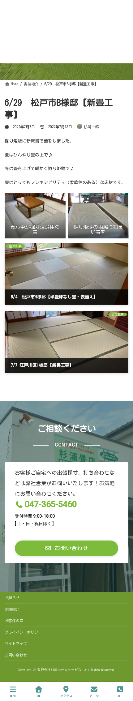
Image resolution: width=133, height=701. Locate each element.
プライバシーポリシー (23, 632)
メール (94, 695)
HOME (38, 695)
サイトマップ (16, 643)
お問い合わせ (16, 655)
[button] (66, 548)
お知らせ (12, 598)
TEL (120, 695)
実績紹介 (12, 609)
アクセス (66, 695)
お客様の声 (14, 620)
